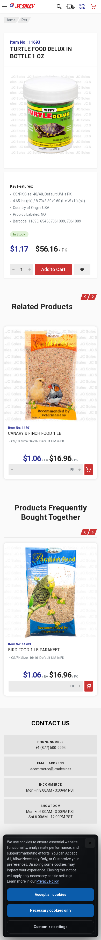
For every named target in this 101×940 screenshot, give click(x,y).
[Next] (92, 297)
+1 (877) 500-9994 (50, 748)
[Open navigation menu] (4, 6)
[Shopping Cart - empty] (93, 6)
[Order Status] (70, 6)
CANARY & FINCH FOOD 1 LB (34, 433)
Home (11, 20)
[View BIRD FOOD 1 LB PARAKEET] (50, 590)
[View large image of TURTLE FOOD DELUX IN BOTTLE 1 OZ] (50, 113)
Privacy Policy (48, 881)
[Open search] (59, 6)
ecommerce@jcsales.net (50, 769)
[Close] (90, 843)
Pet (24, 20)
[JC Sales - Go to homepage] (22, 6)
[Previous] (85, 297)
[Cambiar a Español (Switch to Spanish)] (82, 6)
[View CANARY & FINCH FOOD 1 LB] (50, 374)
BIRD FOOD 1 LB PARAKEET (34, 649)
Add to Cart (53, 269)
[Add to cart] (88, 469)
